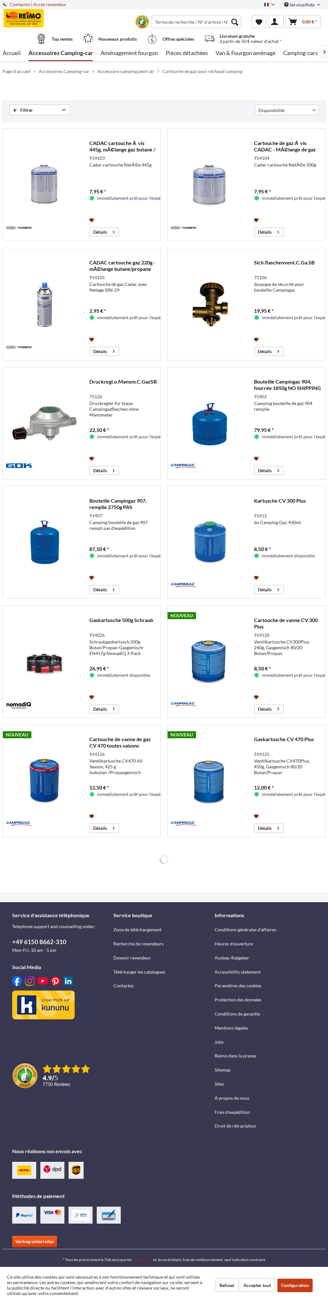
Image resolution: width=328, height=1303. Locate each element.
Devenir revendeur (132, 957)
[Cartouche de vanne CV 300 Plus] (209, 662)
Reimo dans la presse (235, 1055)
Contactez (20, 4)
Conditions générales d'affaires (245, 929)
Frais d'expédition (232, 1112)
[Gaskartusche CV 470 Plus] (209, 781)
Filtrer (26, 110)
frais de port (142, 1259)
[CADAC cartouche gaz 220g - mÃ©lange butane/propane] (44, 304)
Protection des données (238, 999)
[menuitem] (197, 21)
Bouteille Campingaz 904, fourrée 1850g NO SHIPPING (287, 384)
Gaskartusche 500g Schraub (121, 620)
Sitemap (223, 1069)
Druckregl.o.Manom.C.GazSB (123, 381)
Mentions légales (231, 1028)
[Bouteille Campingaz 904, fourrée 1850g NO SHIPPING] (209, 423)
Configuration (295, 1285)
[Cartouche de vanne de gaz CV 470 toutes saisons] (44, 781)
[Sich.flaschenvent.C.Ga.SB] (209, 304)
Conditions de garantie (237, 1013)
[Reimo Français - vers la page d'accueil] (42, 18)
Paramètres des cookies (238, 985)
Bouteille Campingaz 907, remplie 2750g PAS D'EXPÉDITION (118, 504)
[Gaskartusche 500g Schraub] (44, 662)
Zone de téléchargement (137, 929)
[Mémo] (259, 21)
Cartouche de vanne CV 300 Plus (286, 623)
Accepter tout (257, 1285)
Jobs (219, 1042)
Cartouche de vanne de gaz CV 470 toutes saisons (120, 742)
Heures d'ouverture (234, 943)
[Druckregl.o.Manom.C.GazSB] (44, 423)
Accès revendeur (50, 4)
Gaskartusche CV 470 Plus (284, 739)
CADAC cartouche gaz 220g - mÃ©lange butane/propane (122, 265)
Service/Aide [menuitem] (302, 4)
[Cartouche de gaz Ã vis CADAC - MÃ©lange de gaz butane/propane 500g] (209, 185)
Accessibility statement (238, 972)
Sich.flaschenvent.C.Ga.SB (284, 262)
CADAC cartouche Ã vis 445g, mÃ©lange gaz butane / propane (122, 146)
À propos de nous (232, 1098)
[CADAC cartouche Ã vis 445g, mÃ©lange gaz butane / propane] (44, 185)
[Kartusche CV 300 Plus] (209, 542)
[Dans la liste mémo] (92, 219)
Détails (100, 232)
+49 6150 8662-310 (39, 941)
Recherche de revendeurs (138, 943)
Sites (219, 1084)
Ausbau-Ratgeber (232, 957)
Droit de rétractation (235, 1126)
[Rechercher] (235, 21)
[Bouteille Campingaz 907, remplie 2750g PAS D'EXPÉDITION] (44, 542)
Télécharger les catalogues (139, 972)
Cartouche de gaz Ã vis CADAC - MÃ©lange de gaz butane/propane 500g (285, 146)
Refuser (227, 1285)
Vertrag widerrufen (34, 1241)
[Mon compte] (276, 21)
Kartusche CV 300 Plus (280, 501)
